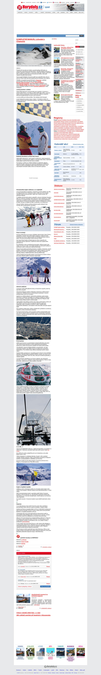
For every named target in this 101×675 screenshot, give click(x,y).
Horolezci (20, 12)
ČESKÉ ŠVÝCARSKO (70, 124)
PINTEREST (63, 2)
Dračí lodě (56, 166)
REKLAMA (72, 2)
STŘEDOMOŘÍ (79, 131)
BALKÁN (70, 139)
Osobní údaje (61, 672)
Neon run (56, 234)
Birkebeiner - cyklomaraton (57, 176)
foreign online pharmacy (58, 206)
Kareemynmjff (57, 220)
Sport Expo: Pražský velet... (59, 243)
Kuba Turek (23, 576)
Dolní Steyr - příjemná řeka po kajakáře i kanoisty (67, 48)
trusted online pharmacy (58, 196)
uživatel (76, 39)
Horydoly (20, 545)
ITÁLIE (62, 137)
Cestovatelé (48, 12)
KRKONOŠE (57, 121)
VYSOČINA (80, 126)
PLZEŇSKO (67, 128)
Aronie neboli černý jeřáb (67, 94)
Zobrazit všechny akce (78, 144)
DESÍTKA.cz (79, 107)
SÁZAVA (59, 120)
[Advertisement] (50, 24)
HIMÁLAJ (71, 132)
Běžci (36, 12)
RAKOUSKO (57, 137)
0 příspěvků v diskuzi (46, 608)
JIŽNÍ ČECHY (80, 123)
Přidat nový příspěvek (45, 586)
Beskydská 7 (57, 161)
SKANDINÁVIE (76, 135)
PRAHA (62, 121)
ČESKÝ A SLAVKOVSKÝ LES (72, 121)
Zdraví (75, 12)
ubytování (78, 64)
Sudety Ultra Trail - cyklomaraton (58, 169)
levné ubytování (79, 73)
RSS (72, 672)
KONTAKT (67, 2)
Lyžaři (53, 12)
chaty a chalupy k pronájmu (80, 70)
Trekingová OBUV (80, 105)
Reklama (53, 672)
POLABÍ (56, 124)
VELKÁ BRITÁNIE (63, 132)
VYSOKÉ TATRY (28, 2)
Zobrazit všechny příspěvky (76, 224)
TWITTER (50, 2)
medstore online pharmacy (59, 203)
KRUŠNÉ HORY (76, 120)
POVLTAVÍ (73, 123)
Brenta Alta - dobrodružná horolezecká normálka (67, 69)
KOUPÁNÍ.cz (79, 101)
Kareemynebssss (57, 217)
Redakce (49, 672)
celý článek (37, 604)
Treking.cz (78, 92)
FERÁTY (38, 2)
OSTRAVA (77, 129)
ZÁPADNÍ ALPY (75, 137)
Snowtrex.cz (79, 90)
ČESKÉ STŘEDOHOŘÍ (76, 128)
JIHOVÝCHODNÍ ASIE (73, 134)
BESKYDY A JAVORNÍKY (60, 129)
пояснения (56, 192)
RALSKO (69, 120)
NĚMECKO (69, 135)
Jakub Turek (36, 672)
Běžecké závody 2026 (58, 236)
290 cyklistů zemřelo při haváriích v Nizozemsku (33, 615)
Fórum (57, 224)
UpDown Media (68, 672)
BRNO (82, 129)
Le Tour (32, 82)
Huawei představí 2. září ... (59, 231)
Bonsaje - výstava (58, 150)
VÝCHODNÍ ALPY (61, 131)
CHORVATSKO (57, 139)
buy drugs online (57, 210)
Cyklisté (31, 12)
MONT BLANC (57, 135)
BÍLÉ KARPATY (71, 129)
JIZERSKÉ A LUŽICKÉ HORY (61, 126)
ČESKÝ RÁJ (61, 124)
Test (67, 12)
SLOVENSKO (67, 137)
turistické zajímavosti (39, 86)
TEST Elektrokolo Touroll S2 (67, 57)
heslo (76, 43)
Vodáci (25, 12)
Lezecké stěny (80, 111)
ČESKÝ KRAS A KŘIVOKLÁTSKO (62, 123)
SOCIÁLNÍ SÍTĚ (80, 99)
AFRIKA (75, 139)
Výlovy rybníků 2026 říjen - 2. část (28, 613)
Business (63, 12)
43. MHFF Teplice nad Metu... (59, 227)
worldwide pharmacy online (59, 199)
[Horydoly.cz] (31, 7)
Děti (58, 12)
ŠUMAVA (64, 120)
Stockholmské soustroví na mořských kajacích (40, 595)
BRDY (81, 121)
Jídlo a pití (81, 12)
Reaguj (48, 566)
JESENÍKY (61, 128)
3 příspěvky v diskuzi (46, 547)
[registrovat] (81, 47)
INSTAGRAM (56, 2)
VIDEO (23, 2)
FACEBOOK (44, 2)
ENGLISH (78, 2)
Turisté (42, 12)
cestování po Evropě (79, 60)
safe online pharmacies (58, 213)
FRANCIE (56, 132)
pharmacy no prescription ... (59, 189)
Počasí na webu (80, 109)
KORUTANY (65, 139)
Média (71, 12)
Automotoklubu (25, 521)
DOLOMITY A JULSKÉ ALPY (61, 134)
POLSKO (63, 135)
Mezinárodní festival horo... (59, 229)
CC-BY (18, 672)
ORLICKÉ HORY (73, 126)
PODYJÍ (56, 128)
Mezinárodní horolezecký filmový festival (58, 157)
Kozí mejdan (56, 154)
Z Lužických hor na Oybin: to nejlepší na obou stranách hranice (68, 81)
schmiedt (23, 566)
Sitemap (75, 672)
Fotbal (55, 238)
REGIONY (34, 2)
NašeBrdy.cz (79, 103)
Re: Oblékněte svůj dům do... (59, 240)
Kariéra (57, 672)
